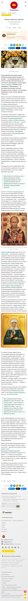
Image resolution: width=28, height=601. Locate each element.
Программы (4, 531)
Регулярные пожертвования (8, 576)
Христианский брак (19, 560)
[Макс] (9, 547)
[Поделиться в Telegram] (14, 45)
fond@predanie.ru (7, 542)
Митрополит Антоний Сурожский (10, 451)
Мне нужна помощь (9, 551)
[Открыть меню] (2, 2)
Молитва (23, 559)
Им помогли (4, 529)
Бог (6, 560)
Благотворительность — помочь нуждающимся (12, 520)
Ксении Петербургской (15, 118)
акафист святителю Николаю (13, 285)
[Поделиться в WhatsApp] (20, 45)
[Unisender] (7, 512)
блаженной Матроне (18, 133)
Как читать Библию (16, 562)
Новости (3, 525)
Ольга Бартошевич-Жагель (14, 21)
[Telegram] (6, 547)
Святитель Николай (6, 252)
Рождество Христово (5, 559)
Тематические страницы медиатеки (12, 556)
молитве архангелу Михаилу (17, 392)
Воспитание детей (5, 562)
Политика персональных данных (9, 585)
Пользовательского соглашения (13, 597)
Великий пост (15, 559)
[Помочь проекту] (25, 591)
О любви (13, 560)
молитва (14, 27)
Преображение (13, 565)
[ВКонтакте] (3, 547)
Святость (9, 560)
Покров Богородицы (14, 564)
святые (19, 27)
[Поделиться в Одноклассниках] (17, 45)
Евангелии (4, 108)
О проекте (4, 583)
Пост (20, 559)
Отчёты (3, 527)
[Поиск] (25, 6)
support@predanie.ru (12, 544)
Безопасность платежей (7, 578)
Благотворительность (7, 517)
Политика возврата (6, 580)
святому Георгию (17, 191)
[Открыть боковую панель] (25, 2)
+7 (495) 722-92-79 (8, 540)
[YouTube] (15, 547)
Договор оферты (5, 574)
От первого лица (15, 24)
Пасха (11, 559)
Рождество (10, 265)
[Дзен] (12, 547)
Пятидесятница (19, 565)
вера (9, 27)
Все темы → (4, 567)
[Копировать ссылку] (23, 45)
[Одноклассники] (18, 547)
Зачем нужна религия (6, 564)
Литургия (3, 560)
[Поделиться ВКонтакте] (11, 45)
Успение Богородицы (6, 565)
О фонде (4, 522)
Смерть (10, 562)
